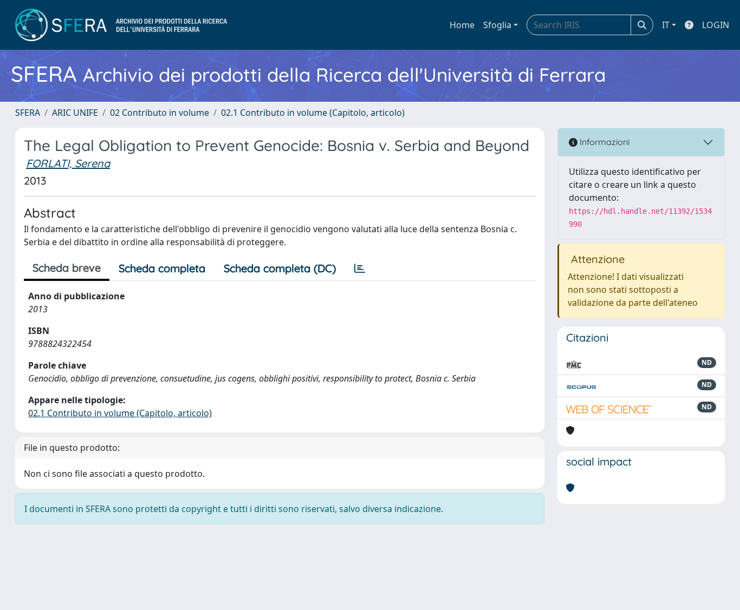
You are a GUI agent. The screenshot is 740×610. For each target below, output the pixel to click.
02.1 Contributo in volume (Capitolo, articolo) (313, 113)
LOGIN (715, 25)
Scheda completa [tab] (162, 268)
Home (462, 25)
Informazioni (603, 141)
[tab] (359, 268)
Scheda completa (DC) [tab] (280, 268)
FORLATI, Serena (68, 163)
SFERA (27, 113)
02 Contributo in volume (159, 113)
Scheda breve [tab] (67, 267)
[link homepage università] (121, 24)
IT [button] (666, 25)
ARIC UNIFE (75, 113)
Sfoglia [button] (497, 25)
